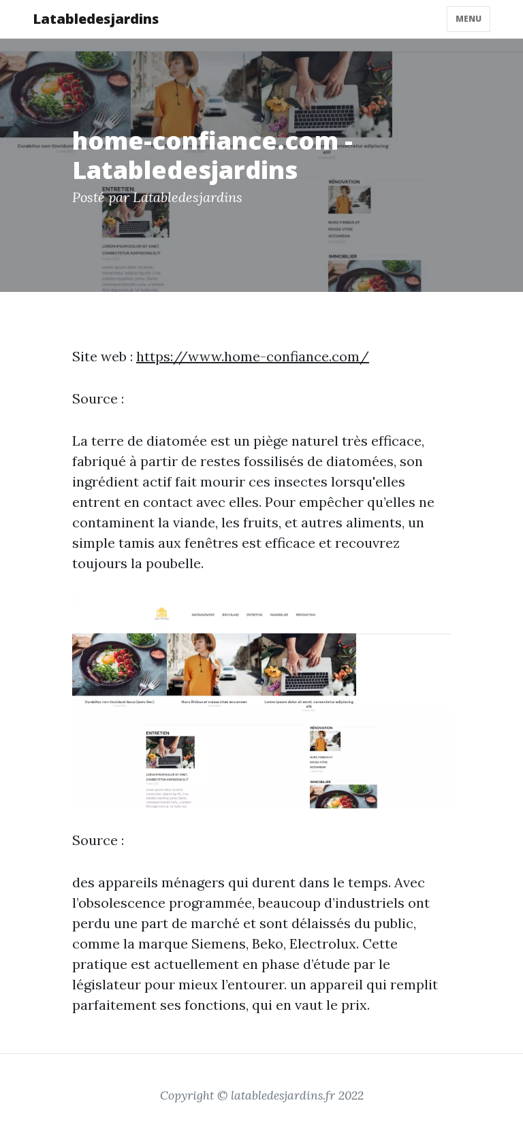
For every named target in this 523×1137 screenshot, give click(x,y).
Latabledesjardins (96, 19)
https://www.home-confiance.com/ (252, 356)
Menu (468, 18)
